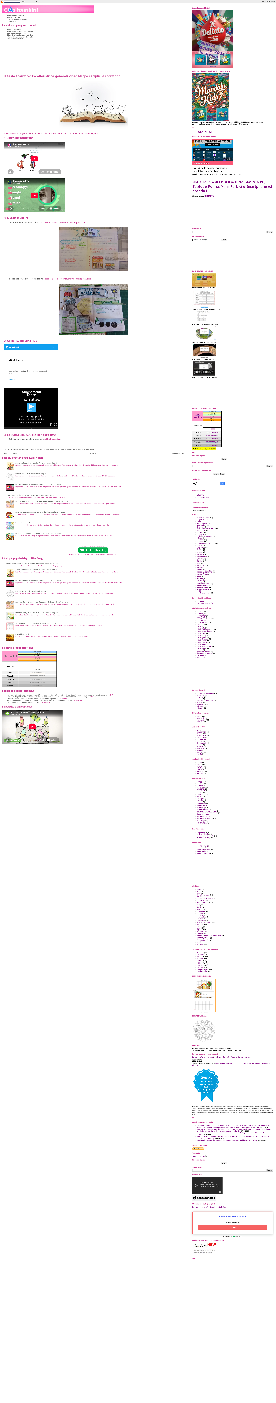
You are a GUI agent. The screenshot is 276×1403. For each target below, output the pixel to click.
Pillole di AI (202, 132)
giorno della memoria (205, 653)
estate (199, 553)
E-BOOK (37, 669)
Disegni (199, 734)
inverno (200, 558)
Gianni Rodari (202, 523)
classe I (199, 960)
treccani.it (200, 496)
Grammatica (201, 525)
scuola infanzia (202, 969)
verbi (199, 591)
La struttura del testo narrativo (23, 222)
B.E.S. (198, 893)
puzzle (199, 754)
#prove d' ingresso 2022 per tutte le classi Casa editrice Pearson (40, 512)
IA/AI (198, 904)
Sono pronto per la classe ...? (17, 33)
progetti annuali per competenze (209, 935)
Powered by (227, 1236)
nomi (198, 563)
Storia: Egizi (201, 637)
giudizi (199, 928)
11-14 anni (200, 953)
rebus (199, 576)
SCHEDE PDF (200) (212, 442)
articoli (199, 538)
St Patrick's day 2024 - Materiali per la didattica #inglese (36, 613)
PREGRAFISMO (202, 736)
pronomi (200, 569)
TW (212, 196)
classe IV (33, 449)
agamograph (201, 739)
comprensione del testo (206, 543)
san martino (201, 580)
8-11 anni (14, 449)
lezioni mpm (201, 931)
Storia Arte (201, 628)
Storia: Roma (201, 648)
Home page (94, 453)
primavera (200, 567)
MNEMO (199, 908)
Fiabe (199, 521)
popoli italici (201, 657)
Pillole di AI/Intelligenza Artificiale (19, 35)
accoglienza (201, 832)
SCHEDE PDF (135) (212, 445)
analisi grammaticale (204, 536)
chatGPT (200, 915)
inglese (199, 930)
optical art (201, 748)
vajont (199, 942)
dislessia (200, 924)
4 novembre (201, 615)
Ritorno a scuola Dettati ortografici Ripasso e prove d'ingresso (39, 533)
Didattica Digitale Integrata (16, 19)
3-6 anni (200, 955)
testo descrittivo (203, 584)
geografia (200, 704)
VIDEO (199, 909)
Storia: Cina (201, 633)
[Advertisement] (67, 56)
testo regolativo (203, 589)
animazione (201, 911)
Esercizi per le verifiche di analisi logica (30, 474)
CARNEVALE (201, 794)
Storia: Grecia (202, 642)
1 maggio (200, 782)
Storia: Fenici (201, 641)
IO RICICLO (201, 695)
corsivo (199, 545)
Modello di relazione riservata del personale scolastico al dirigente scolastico (227, 1140)
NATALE (200, 796)
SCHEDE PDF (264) (212, 435)
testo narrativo (83, 449)
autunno (200, 542)
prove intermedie (203, 853)
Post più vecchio (178, 453)
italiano (62, 449)
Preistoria (200, 624)
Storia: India (201, 644)
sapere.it (200, 494)
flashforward (202, 556)
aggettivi (200, 534)
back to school (202, 834)
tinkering (200, 773)
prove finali (201, 851)
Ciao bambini (10, 656)
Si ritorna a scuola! (13, 29)
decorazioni (201, 743)
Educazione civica (203, 619)
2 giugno (200, 611)
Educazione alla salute (205, 693)
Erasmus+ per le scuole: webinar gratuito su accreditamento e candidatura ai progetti (39, 700)
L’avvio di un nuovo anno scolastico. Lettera (23, 702)
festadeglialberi (203, 809)
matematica (201, 720)
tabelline (200, 722)
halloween (201, 820)
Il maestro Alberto (215, 1057)
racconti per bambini (204, 573)
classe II (20, 449)
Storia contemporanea (205, 630)
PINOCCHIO (201, 531)
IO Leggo (200, 527)
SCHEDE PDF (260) (212, 439)
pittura (199, 750)
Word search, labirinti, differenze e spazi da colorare (35, 623)
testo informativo (203, 585)
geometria (201, 718)
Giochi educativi (203, 902)
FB (210, 196)
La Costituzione (203, 622)
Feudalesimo (201, 620)
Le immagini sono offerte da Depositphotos (209, 1207)
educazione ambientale (205, 701)
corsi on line (201, 917)
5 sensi (199, 889)
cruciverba (201, 547)
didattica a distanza (52, 449)
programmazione (203, 937)
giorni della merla (203, 815)
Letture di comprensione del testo (19, 37)
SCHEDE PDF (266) (212, 432)
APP (198, 891)
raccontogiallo (202, 574)
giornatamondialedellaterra (207, 813)
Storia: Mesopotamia (204, 646)
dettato (199, 549)
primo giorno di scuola (205, 836)
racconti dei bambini (204, 571)
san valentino (202, 824)
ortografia (201, 565)
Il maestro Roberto (230, 1057)
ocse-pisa (200, 848)
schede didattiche (71, 449)
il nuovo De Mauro (203, 497)
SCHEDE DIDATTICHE (37, 673)
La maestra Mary (244, 1057)
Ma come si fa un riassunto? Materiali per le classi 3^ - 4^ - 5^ (38, 484)
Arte (198, 730)
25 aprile (200, 613)
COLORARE (201, 732)
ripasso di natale (203, 939)
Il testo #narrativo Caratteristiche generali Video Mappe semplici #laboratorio (62, 76)
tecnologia (201, 771)
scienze (200, 708)
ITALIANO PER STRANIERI (206, 529)
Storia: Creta (201, 635)
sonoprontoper (202, 941)
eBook (199, 551)
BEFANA (199, 793)
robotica (200, 768)
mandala (200, 933)
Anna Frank (201, 617)
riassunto (200, 578)
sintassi (200, 582)
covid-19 (200, 919)
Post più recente (10, 453)
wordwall (91, 449)
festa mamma (202, 805)
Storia (199, 626)
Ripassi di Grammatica (14, 39)
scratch (199, 770)
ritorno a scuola (203, 838)
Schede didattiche (13, 17)
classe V (39, 449)
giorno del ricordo (204, 652)
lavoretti (200, 747)
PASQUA (200, 798)
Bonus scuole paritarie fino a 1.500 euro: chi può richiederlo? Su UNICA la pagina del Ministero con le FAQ (46, 697)
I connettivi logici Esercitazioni (27, 523)
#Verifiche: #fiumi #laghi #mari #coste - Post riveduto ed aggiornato (32, 495)
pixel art (200, 752)
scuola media (202, 971)
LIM (198, 906)
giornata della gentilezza (206, 811)
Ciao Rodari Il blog (204, 601)
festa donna (201, 804)
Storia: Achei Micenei (204, 631)
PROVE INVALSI (202, 846)
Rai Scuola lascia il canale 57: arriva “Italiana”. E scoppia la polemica (32, 699)
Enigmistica (201, 520)
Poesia (199, 532)
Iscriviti (232, 1227)
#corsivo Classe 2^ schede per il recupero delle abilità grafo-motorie (41, 501)
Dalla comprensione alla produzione (26, 439)
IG (205, 196)
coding (199, 762)
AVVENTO (200, 789)
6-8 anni (7, 449)
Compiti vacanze (203, 518)
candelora (200, 800)
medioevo (200, 655)
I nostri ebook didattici (15, 15)
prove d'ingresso (203, 850)
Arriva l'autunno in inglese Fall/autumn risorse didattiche (37, 463)
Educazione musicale (205, 898)
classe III (26, 449)
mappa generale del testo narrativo (26, 278)
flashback (200, 554)
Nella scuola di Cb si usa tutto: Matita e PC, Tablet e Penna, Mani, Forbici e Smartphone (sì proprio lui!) (232, 186)
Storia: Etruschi (202, 639)
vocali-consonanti (203, 593)
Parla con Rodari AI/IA (205, 603)
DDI (44, 449)
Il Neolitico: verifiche (23, 634)
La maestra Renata (199, 1057)
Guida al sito (11, 21)
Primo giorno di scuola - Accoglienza (20, 31)
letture (199, 562)
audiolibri (200, 540)
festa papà (201, 807)
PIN (207, 196)
